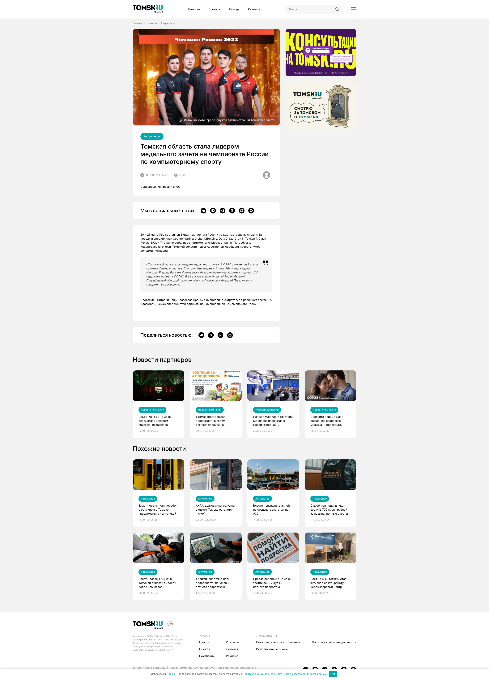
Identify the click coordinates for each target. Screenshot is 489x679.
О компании (206, 656)
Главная (137, 23)
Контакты (232, 642)
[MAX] (251, 210)
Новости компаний (152, 409)
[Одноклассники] (232, 210)
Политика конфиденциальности (334, 642)
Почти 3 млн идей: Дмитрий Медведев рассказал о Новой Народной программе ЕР (273, 421)
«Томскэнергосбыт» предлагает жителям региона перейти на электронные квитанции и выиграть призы (214, 421)
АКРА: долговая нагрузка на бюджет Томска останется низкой (215, 509)
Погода (234, 9)
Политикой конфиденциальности (263, 674)
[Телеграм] (222, 210)
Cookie (171, 674)
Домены (232, 649)
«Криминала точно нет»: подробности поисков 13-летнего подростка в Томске (214, 583)
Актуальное (168, 23)
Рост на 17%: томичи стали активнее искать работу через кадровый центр (329, 583)
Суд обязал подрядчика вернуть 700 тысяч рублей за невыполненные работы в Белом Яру (330, 510)
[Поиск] (337, 9)
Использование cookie (272, 649)
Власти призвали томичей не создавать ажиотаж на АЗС (271, 509)
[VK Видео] (213, 210)
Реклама (254, 9)
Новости (194, 9)
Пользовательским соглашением (306, 674)
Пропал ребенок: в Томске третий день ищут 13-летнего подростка (272, 583)
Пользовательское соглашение (278, 642)
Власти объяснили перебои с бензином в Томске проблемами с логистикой (157, 509)
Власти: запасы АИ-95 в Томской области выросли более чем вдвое (157, 583)
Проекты (214, 9)
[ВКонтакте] (203, 210)
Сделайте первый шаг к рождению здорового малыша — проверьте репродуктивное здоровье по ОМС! (328, 421)
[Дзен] (241, 210)
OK (333, 674)
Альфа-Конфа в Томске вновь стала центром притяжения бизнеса (154, 421)
